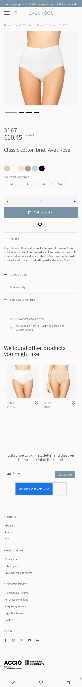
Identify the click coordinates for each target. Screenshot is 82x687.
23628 (59, 381)
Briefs (40, 25)
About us (10, 525)
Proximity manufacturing (18, 573)
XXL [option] (60, 183)
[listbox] (41, 169)
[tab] (41, 238)
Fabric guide (12, 566)
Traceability (17, 287)
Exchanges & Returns (16, 593)
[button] (11, 112)
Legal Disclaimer (14, 613)
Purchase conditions (16, 599)
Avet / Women (24, 25)
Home (7, 25)
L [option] (27, 183)
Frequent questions (15, 606)
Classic (53, 25)
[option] (7, 169)
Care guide (11, 559)
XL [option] (43, 183)
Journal (9, 532)
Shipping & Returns (22, 299)
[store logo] (41, 13)
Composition (18, 274)
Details (14, 239)
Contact (9, 620)
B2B (7, 539)
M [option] (11, 183)
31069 (22, 381)
